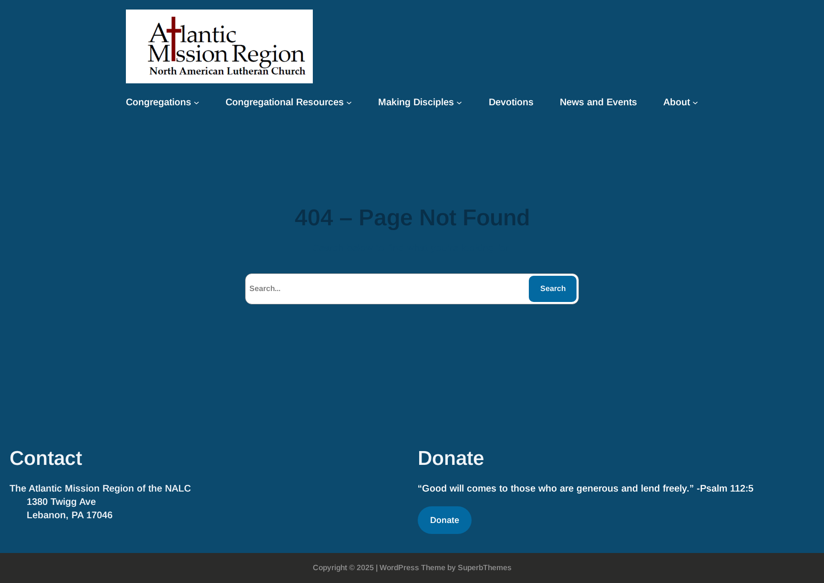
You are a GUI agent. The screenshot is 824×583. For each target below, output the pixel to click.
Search (553, 288)
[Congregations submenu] (196, 102)
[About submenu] (695, 102)
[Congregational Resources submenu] (349, 102)
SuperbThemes (485, 567)
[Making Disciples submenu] (459, 102)
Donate (444, 520)
